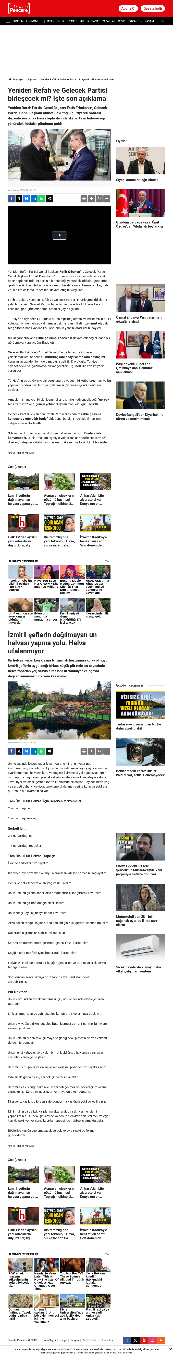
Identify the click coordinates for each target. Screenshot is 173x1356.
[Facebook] (11, 198)
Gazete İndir (152, 8)
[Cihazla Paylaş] (49, 198)
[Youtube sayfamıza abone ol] (144, 1340)
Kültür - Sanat (90, 21)
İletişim (75, 1340)
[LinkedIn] (34, 198)
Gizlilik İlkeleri (90, 1340)
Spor (60, 21)
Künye (63, 1340)
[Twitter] (19, 198)
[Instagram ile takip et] (152, 1340)
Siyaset (72, 21)
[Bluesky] (26, 198)
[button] (91, 198)
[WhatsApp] (41, 198)
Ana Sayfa (17, 79)
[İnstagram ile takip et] (162, 21)
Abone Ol (128, 8)
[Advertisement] (141, 107)
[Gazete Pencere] (19, 8)
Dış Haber (47, 21)
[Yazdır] (84, 198)
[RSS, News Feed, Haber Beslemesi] (161, 1340)
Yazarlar (108, 21)
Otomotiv (135, 21)
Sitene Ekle (108, 1340)
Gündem (18, 21)
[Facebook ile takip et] (127, 1340)
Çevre (122, 21)
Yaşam (149, 21)
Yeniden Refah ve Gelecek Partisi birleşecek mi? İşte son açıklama (77, 79)
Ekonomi (32, 21)
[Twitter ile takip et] (135, 1340)
